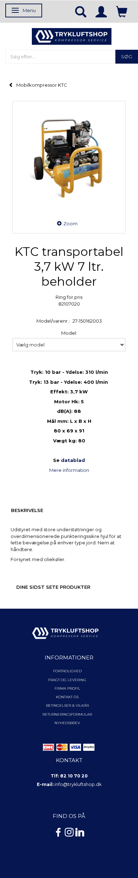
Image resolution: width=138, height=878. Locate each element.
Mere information (69, 470)
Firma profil (67, 688)
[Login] (101, 11)
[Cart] (122, 11)
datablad (73, 460)
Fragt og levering (67, 680)
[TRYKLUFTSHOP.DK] (71, 36)
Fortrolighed (67, 671)
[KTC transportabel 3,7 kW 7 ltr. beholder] (69, 158)
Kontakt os (67, 697)
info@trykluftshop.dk (78, 784)
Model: (69, 333)
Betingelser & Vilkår (67, 705)
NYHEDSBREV (67, 723)
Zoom (70, 223)
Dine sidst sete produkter (53, 587)
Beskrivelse (27, 510)
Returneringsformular (67, 714)
